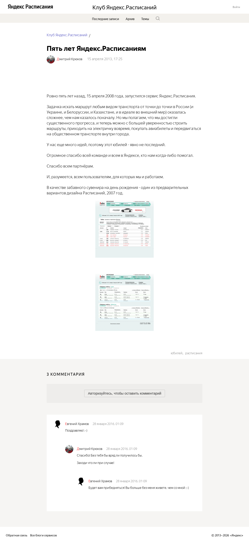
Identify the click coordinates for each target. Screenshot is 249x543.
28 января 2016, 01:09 (108, 423)
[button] (236, 7)
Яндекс (237, 535)
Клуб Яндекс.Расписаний (67, 34)
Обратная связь (16, 535)
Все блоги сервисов (43, 535)
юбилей (176, 352)
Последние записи (105, 18)
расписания (193, 352)
